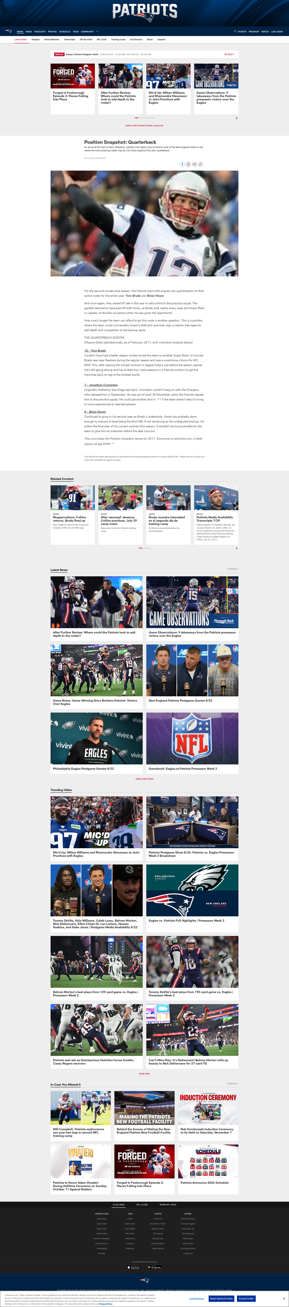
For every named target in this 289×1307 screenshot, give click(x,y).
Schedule (130, 1243)
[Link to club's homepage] (8, 31)
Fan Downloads (188, 1233)
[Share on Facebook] (182, 166)
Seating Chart (157, 1238)
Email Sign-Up (188, 1229)
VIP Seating (158, 1233)
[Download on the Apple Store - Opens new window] (133, 1267)
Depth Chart (130, 1224)
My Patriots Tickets (158, 1224)
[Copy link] (200, 164)
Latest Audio (102, 1229)
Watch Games (157, 1248)
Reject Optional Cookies (221, 1298)
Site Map (101, 1253)
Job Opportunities (188, 1248)
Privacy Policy (105, 1304)
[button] (136, 118)
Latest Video (102, 1224)
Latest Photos (101, 1233)
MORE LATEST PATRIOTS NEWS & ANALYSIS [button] (144, 125)
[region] (144, 1299)
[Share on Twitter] (188, 166)
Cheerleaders (101, 1248)
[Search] (235, 31)
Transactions (130, 1238)
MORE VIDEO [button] (144, 1074)
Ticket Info (158, 1219)
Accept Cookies (246, 1298)
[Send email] (194, 166)
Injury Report (130, 1229)
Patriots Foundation (102, 1238)
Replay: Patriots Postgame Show (82, 54)
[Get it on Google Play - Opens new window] (154, 1268)
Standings (130, 1248)
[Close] (284, 1298)
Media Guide (188, 1243)
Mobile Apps (188, 1238)
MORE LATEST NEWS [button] (144, 779)
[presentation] (237, 118)
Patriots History (101, 1243)
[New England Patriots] (144, 1281)
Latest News (102, 1219)
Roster (130, 1219)
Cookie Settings (196, 1298)
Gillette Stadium (157, 1243)
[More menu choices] (97, 31)
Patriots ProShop (188, 1219)
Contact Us (188, 1253)
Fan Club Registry (188, 1224)
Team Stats (129, 1233)
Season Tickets (158, 1229)
